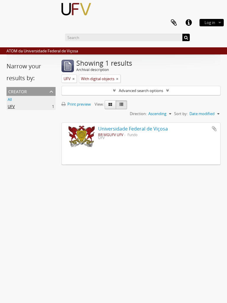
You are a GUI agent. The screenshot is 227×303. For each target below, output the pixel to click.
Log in (210, 22)
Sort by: (181, 113)
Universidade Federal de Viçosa (133, 128)
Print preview (79, 104)
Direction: (138, 113)
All (10, 99)
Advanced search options (141, 90)
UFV (11, 106)
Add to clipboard (214, 129)
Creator (17, 91)
